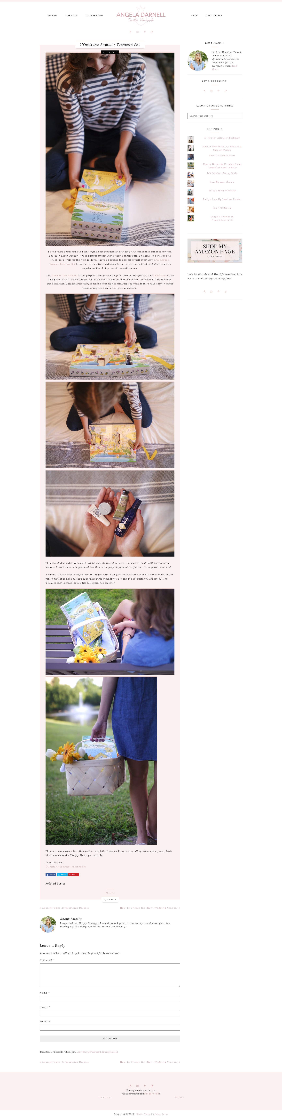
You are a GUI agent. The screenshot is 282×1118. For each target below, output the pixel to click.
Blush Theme (144, 1114)
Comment (47, 960)
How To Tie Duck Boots (222, 155)
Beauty (110, 893)
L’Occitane (159, 275)
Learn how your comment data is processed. (97, 1052)
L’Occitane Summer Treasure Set (66, 866)
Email (45, 1006)
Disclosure (105, 1097)
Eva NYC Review (222, 208)
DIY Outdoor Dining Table (222, 173)
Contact (179, 1097)
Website (45, 1021)
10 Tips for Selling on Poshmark (222, 138)
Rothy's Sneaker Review (222, 190)
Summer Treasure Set (64, 275)
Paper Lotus (161, 1114)
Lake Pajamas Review (222, 182)
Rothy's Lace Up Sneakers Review (222, 199)
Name (45, 992)
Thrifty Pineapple (141, 15)
